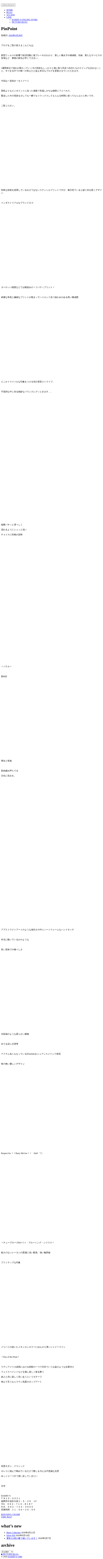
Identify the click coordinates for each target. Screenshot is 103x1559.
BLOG (9, 12)
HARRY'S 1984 (15, 1557)
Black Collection (13, 1532)
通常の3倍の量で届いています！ (22, 1538)
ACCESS (10, 15)
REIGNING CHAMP (10, 1514)
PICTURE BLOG (19, 22)
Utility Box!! (6, 1517)
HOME (9, 10)
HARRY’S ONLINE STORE (25, 20)
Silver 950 (10, 1535)
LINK (9, 17)
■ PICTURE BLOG (10, 1554)
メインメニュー (8, 5)
